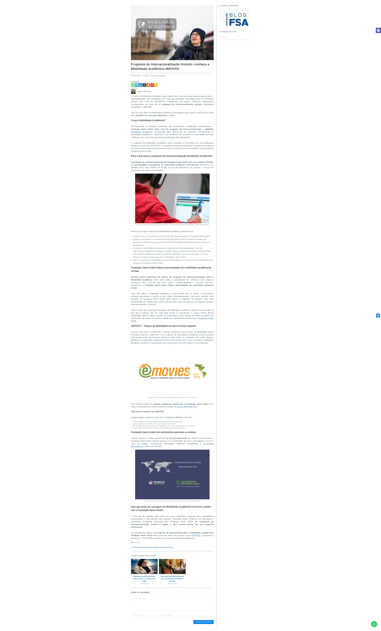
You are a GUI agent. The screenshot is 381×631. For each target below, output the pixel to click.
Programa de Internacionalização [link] (163, 547)
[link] (378, 30)
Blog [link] (147, 76)
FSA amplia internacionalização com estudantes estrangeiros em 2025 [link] (172, 578)
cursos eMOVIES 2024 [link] (187, 407)
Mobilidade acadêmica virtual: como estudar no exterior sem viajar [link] (144, 578)
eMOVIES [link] (136, 547)
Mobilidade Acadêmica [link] (158, 76)
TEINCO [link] (144, 444)
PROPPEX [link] (196, 535)
